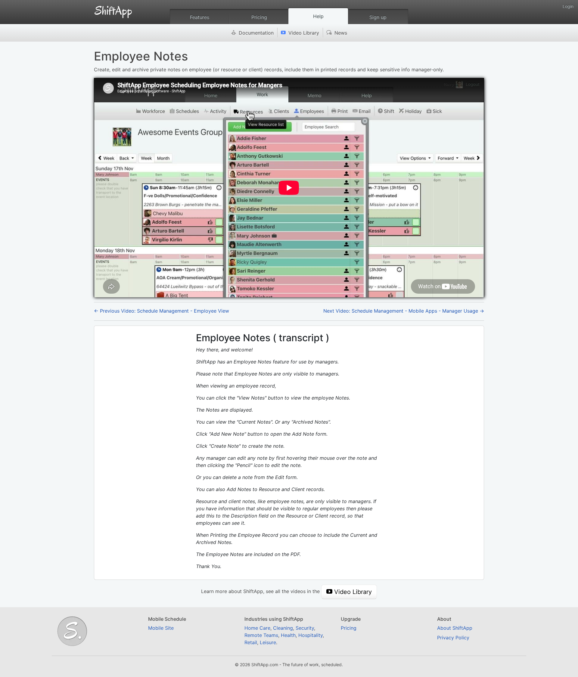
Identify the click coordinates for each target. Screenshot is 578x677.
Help (318, 16)
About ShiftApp (454, 628)
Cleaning (283, 628)
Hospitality (310, 635)
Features (199, 17)
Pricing (259, 17)
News (336, 33)
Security (305, 628)
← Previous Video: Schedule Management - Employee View (161, 311)
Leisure (268, 642)
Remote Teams (261, 635)
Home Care (257, 628)
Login (568, 6)
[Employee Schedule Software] (113, 9)
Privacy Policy (453, 638)
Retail (250, 642)
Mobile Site (161, 628)
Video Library (300, 33)
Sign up (378, 17)
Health (288, 635)
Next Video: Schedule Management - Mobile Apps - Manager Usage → (403, 311)
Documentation (252, 33)
